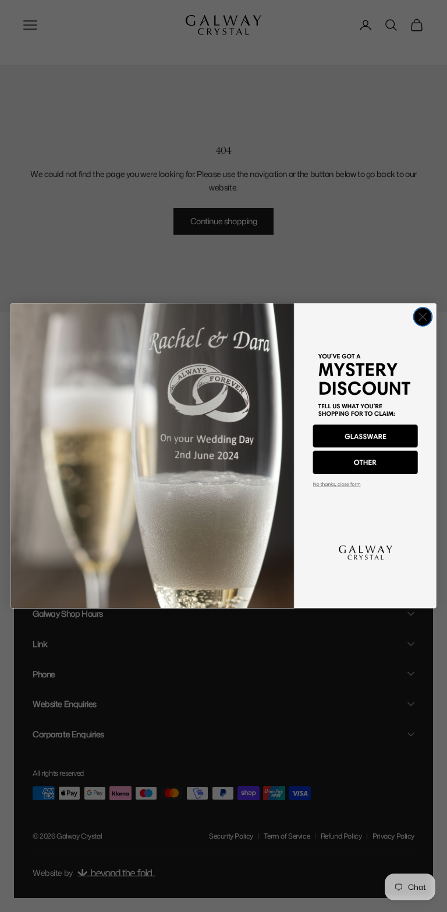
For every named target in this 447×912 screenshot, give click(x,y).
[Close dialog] (422, 316)
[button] (365, 436)
